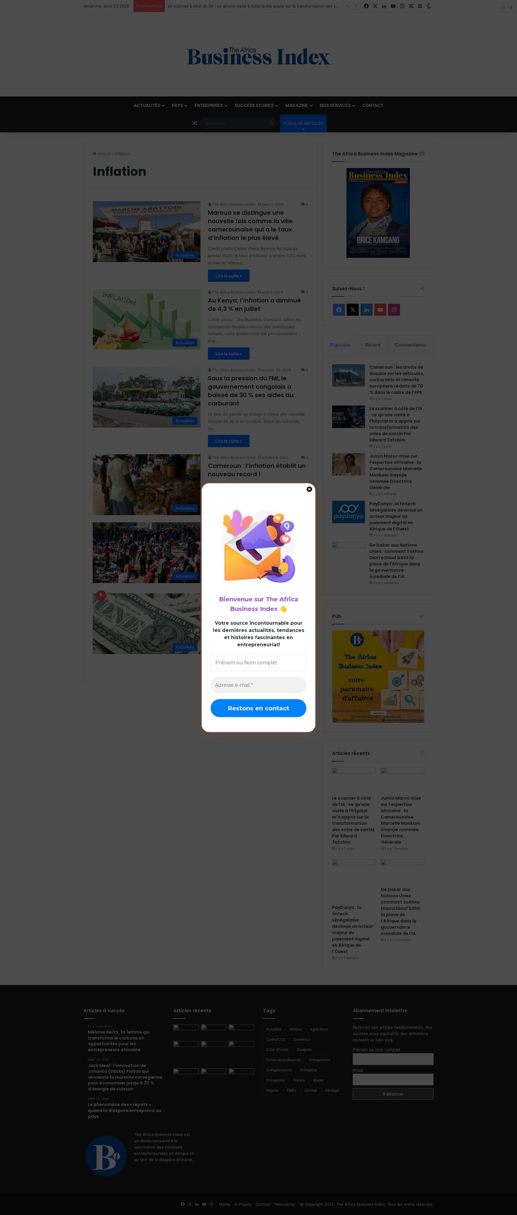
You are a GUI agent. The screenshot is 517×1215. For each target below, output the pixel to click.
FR (510, 7)
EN (503, 7)
